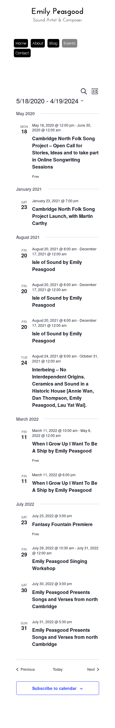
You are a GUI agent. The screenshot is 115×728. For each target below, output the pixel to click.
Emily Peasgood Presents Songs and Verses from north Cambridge (65, 599)
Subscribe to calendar (54, 688)
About (37, 43)
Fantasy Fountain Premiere (62, 524)
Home (21, 43)
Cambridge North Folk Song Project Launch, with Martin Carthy (63, 215)
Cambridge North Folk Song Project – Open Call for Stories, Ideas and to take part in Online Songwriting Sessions (65, 152)
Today (58, 669)
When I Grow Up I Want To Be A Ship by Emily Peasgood (64, 447)
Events (69, 43)
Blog (53, 43)
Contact (22, 53)
